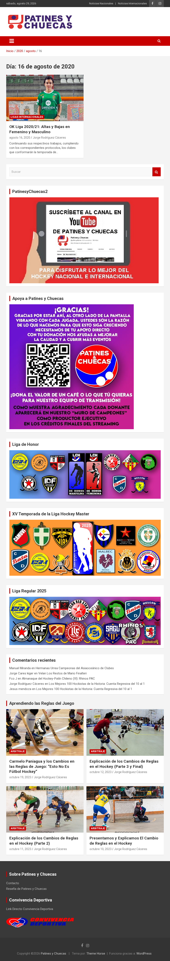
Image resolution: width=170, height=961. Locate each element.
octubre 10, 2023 (101, 849)
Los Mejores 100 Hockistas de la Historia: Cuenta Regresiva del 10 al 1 (97, 684)
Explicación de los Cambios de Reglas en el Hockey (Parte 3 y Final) (124, 764)
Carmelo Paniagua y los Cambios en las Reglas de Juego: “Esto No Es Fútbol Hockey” (41, 766)
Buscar (156, 171)
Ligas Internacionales (27, 117)
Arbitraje (18, 751)
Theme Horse (95, 953)
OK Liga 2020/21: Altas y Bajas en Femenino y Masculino (39, 129)
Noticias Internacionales (132, 3)
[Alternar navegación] (11, 41)
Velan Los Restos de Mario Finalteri (62, 673)
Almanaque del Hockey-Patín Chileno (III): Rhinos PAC (58, 678)
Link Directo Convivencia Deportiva (29, 909)
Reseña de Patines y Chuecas (26, 889)
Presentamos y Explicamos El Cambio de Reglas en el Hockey (124, 841)
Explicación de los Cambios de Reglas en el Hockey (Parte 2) (43, 841)
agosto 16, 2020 (19, 137)
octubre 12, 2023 (101, 772)
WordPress (144, 953)
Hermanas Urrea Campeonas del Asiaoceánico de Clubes (75, 668)
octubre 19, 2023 (20, 777)
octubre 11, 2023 (20, 849)
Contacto (12, 883)
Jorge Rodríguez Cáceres (49, 137)
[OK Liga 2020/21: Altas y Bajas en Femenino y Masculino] (45, 98)
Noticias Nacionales (101, 3)
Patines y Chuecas (53, 953)
